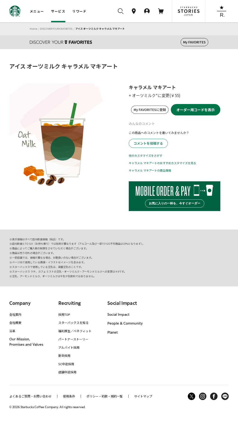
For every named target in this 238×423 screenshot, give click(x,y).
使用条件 (69, 396)
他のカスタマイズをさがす (145, 155)
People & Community (125, 323)
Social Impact (118, 314)
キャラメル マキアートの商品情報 (150, 170)
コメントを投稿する (148, 143)
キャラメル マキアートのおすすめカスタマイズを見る (162, 163)
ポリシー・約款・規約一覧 (104, 396)
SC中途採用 (66, 364)
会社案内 (15, 314)
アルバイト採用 (68, 347)
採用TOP (64, 314)
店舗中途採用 (67, 372)
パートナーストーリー (73, 339)
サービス (58, 11)
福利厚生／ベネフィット (75, 331)
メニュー (37, 11)
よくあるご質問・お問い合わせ (30, 396)
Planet (112, 332)
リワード (79, 11)
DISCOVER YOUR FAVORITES (56, 28)
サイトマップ (143, 396)
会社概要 (15, 322)
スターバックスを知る (73, 322)
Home (33, 28)
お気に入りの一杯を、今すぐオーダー (174, 203)
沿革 (12, 331)
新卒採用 (64, 355)
